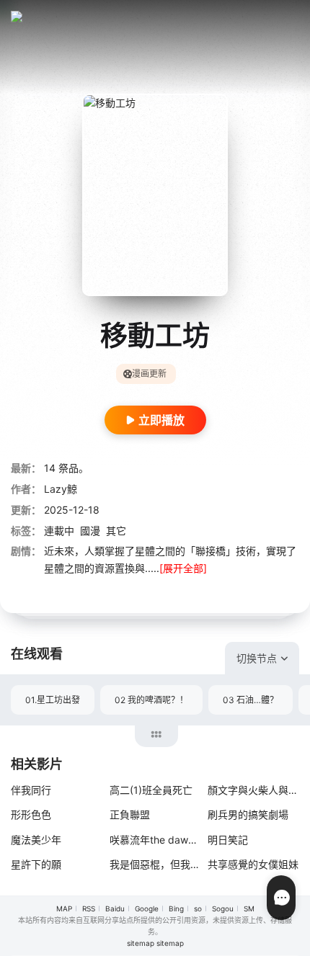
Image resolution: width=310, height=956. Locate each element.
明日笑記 (228, 840)
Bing (176, 908)
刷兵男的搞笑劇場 (248, 814)
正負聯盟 (130, 814)
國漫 (90, 530)
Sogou (223, 908)
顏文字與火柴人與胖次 (253, 790)
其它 (116, 530)
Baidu (115, 908)
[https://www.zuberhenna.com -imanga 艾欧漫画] (21, 16)
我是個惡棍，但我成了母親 (155, 864)
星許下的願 (36, 864)
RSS (88, 908)
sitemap (140, 943)
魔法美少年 (36, 840)
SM (249, 908)
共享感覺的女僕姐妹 (253, 864)
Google (147, 908)
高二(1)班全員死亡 (151, 790)
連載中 (59, 530)
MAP (64, 908)
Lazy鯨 (60, 489)
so (198, 908)
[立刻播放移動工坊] (155, 195)
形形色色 (31, 814)
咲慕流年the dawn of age (155, 840)
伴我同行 (31, 790)
